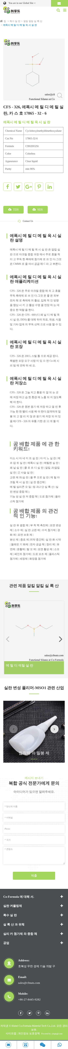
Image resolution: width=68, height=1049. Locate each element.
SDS (39, 209)
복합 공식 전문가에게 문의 (34, 783)
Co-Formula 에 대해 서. (18, 896)
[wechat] (42, 1045)
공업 (6, 943)
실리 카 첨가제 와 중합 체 (20, 933)
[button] (60, 639)
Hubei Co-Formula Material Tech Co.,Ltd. (34, 1025)
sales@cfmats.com (29, 982)
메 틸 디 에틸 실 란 (19, 665)
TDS (15, 209)
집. (5, 21)
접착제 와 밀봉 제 (34, 753)
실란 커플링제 (12, 905)
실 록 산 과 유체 (13, 924)
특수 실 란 (15, 21)
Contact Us (28, 221)
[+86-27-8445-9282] (25, 1045)
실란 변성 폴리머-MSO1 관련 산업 (34, 688)
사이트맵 (11, 1033)
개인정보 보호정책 (29, 1033)
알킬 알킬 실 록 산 (32, 21)
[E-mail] (8, 1045)
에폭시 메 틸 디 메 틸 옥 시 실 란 (20, 25)
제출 (34, 875)
